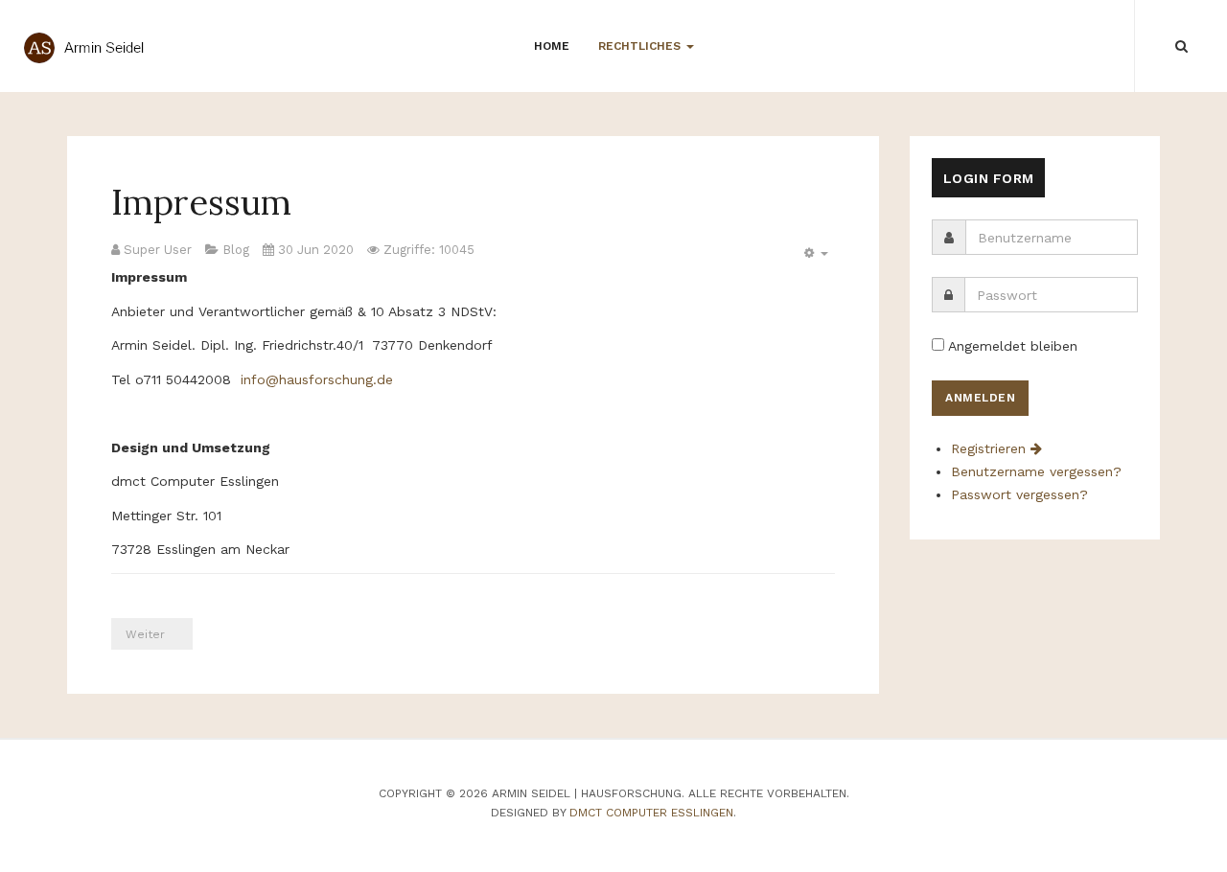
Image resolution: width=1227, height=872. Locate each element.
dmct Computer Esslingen (651, 812)
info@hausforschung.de (317, 379)
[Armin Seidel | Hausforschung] (91, 48)
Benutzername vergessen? (1036, 471)
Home (551, 46)
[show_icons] (813, 253)
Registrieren (990, 448)
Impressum (201, 202)
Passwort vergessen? (1019, 494)
